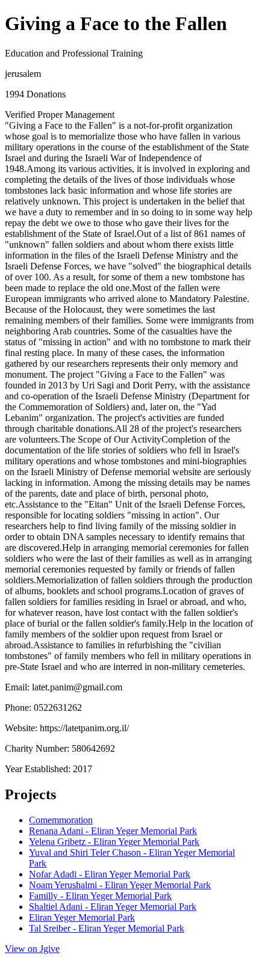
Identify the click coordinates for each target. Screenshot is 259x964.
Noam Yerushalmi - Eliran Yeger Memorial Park (120, 885)
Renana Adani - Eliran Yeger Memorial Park (113, 831)
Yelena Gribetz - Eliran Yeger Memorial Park (114, 842)
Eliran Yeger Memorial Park (82, 917)
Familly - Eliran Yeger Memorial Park (100, 896)
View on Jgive (32, 949)
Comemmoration (61, 820)
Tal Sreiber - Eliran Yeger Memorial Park (106, 928)
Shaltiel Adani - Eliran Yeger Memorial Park (112, 906)
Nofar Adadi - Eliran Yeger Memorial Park (109, 874)
